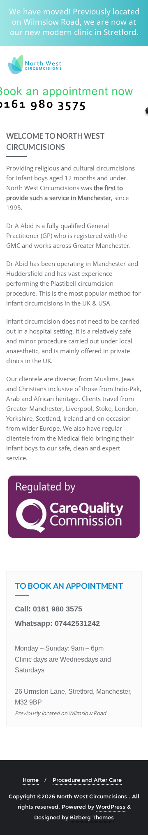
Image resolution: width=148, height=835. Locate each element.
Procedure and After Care (87, 780)
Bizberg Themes (92, 817)
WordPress (110, 806)
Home (31, 780)
